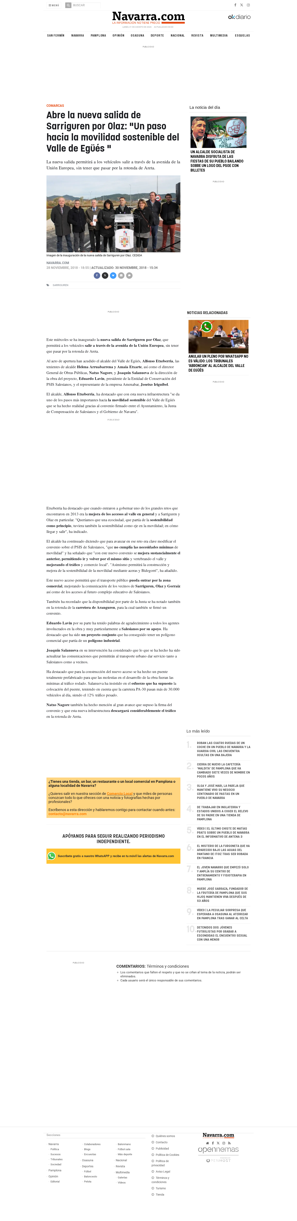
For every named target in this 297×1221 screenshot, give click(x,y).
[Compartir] (97, 275)
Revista (197, 35)
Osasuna (137, 35)
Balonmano (124, 1144)
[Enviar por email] (121, 275)
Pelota (87, 1181)
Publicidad (162, 1148)
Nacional (178, 35)
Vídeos (122, 1182)
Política (55, 1149)
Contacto (161, 1142)
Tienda (160, 1194)
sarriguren (60, 285)
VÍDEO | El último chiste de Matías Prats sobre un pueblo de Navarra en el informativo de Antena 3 (223, 832)
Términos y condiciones (168, 966)
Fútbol (87, 1171)
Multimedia (219, 35)
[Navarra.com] (148, 17)
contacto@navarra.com (67, 814)
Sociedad (56, 1164)
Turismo (161, 1188)
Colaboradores (92, 1144)
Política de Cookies (167, 1155)
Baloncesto (90, 1176)
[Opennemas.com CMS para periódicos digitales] (218, 1153)
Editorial (55, 1181)
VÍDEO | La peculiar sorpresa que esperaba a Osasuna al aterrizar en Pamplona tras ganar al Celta (222, 914)
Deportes (87, 1166)
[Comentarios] (129, 275)
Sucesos (56, 1154)
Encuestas (90, 1154)
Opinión (118, 35)
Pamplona (98, 35)
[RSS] (229, 1143)
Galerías (122, 1177)
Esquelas (242, 35)
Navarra (77, 35)
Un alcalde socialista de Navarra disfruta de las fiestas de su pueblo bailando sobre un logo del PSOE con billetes (217, 161)
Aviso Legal (163, 1171)
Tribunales (57, 1159)
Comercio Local (120, 793)
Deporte (157, 35)
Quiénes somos (165, 1136)
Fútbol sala (124, 1149)
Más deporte (125, 1154)
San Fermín (55, 35)
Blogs (87, 1149)
